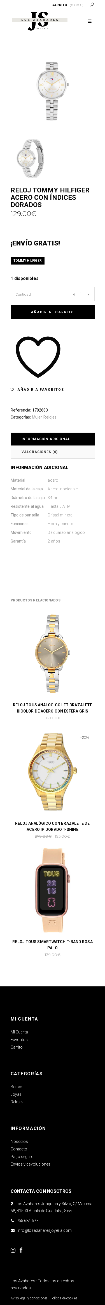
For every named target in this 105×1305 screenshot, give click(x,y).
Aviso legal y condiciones (29, 1298)
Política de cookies (63, 1298)
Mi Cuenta (19, 1032)
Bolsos (17, 1087)
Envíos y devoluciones (31, 1164)
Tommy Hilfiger (27, 261)
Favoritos (19, 1039)
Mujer (37, 417)
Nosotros (19, 1141)
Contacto (19, 1149)
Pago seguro (22, 1156)
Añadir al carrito (52, 312)
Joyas (16, 1094)
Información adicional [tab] (46, 439)
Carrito (17, 1047)
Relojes (50, 417)
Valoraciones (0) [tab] (40, 452)
